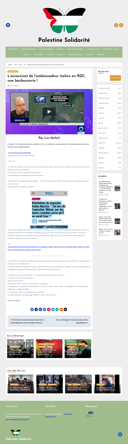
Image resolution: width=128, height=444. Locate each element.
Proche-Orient (103, 153)
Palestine (101, 143)
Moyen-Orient (103, 128)
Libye (52, 344)
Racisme (101, 158)
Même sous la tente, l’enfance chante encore (106, 231)
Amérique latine (104, 98)
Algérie (81, 344)
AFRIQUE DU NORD (75, 49)
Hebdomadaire (50, 417)
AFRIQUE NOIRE (93, 49)
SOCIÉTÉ (89, 55)
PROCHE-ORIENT (28, 49)
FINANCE (100, 55)
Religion (101, 163)
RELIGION (61, 55)
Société (101, 168)
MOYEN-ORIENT (46, 49)
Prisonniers (52, 384)
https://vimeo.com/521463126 (19, 153)
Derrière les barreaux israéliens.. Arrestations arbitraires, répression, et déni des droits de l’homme (106, 205)
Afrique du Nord (104, 88)
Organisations (103, 138)
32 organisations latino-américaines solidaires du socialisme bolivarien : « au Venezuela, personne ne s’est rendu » (106, 187)
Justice (101, 113)
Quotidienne (68, 414)
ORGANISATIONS (75, 55)
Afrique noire (12, 71)
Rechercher (103, 71)
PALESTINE (13, 49)
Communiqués (103, 103)
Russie (49, 347)
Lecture (101, 118)
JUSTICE (27, 55)
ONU (69, 384)
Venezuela (14, 384)
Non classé (102, 133)
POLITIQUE (38, 55)
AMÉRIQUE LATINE (111, 49)
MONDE (60, 49)
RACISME (50, 55)
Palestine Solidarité (64, 40)
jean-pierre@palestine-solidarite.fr (18, 419)
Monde (100, 123)
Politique (42, 347)
